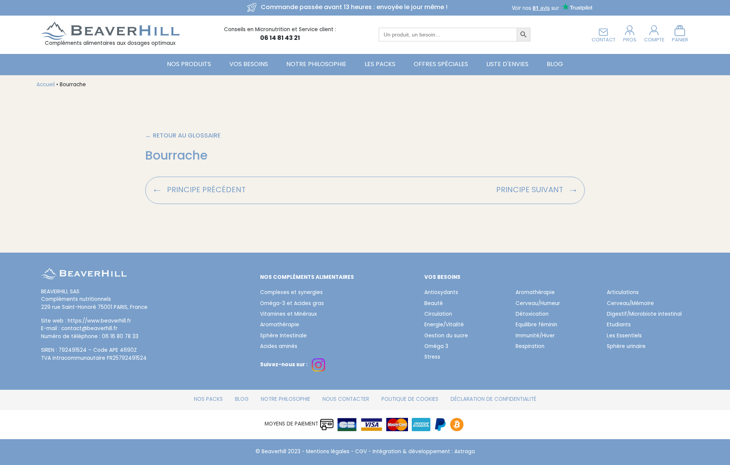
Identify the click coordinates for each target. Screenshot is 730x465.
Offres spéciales (441, 65)
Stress (432, 357)
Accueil (45, 85)
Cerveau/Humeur (538, 304)
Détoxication (532, 314)
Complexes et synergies (291, 293)
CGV (361, 452)
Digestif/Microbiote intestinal (644, 314)
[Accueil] (84, 278)
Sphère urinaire (626, 347)
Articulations (623, 293)
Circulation (438, 314)
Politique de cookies (409, 399)
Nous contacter (345, 399)
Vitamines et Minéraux (288, 314)
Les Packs (380, 65)
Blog (555, 65)
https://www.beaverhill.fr (99, 321)
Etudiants (619, 325)
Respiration (530, 347)
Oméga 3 (436, 347)
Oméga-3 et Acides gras (292, 304)
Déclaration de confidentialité (493, 399)
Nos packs (208, 399)
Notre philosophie (316, 65)
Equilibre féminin (536, 325)
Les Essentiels (624, 336)
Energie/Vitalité (444, 325)
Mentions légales (327, 452)
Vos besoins (248, 65)
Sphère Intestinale (283, 336)
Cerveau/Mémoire (630, 304)
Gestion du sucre (446, 336)
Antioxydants (441, 293)
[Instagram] (318, 365)
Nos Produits (189, 65)
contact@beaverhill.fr (89, 329)
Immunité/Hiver (535, 336)
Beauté (433, 304)
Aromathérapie (279, 325)
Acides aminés (278, 347)
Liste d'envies (507, 65)
